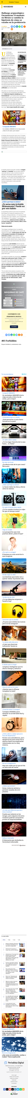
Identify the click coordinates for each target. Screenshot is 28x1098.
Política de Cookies (14, 1078)
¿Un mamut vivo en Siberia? (22, 62)
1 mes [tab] (14, 939)
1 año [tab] (19, 939)
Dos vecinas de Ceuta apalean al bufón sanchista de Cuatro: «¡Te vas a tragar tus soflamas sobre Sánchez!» (12, 971)
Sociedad (8, 7)
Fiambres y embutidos (8, 303)
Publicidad (14, 1080)
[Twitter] (14, 26)
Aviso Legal (14, 1075)
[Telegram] (22, 26)
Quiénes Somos (14, 1081)
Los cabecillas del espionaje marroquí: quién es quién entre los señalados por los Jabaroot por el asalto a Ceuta (12, 998)
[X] (7, 1089)
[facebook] (4, 1089)
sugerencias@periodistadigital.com (14, 1072)
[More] (12, 29)
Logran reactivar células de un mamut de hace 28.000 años (22, 73)
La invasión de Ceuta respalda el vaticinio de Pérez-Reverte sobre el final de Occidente (12, 1005)
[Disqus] (14, 868)
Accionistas (14, 1083)
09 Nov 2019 (4, 27)
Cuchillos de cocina (8, 300)
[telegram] (18, 1089)
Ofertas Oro (18, 301)
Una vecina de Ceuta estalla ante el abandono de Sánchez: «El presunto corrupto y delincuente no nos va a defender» (12, 991)
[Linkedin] (17, 26)
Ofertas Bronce (19, 305)
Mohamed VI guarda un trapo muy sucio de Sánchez (12, 949)
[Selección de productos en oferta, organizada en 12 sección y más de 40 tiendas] (14, 284)
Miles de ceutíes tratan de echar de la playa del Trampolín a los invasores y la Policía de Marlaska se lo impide (12, 984)
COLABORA (14, 326)
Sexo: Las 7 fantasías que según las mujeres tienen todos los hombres (11, 977)
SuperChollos (19, 299)
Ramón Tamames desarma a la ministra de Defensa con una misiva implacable (12, 945)
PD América (4, 26)
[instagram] (15, 1089)
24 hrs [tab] (4, 939)
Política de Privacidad (14, 1076)
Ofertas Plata (19, 303)
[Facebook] (12, 26)
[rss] (23, 1089)
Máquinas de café (8, 305)
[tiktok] (12, 1089)
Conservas (8, 298)
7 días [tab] (9, 939)
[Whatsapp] (19, 26)
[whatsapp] (20, 1089)
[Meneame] (24, 26)
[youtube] (10, 1089)
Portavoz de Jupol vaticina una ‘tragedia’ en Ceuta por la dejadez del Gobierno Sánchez (12, 964)
